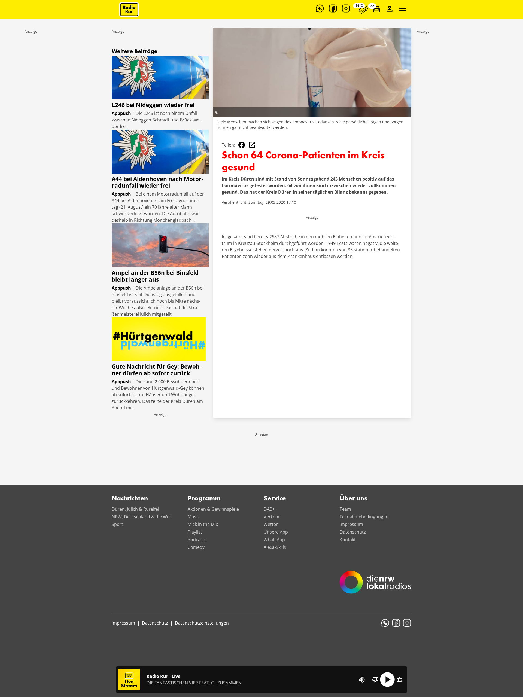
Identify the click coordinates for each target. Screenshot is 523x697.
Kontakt (348, 540)
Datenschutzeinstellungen (202, 623)
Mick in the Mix (203, 524)
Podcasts (197, 540)
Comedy (196, 547)
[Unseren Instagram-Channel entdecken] (346, 8)
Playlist (195, 532)
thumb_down (375, 679)
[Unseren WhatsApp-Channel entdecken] (319, 8)
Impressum (351, 524)
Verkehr (272, 517)
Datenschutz (353, 532)
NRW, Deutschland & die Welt (142, 517)
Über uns (353, 498)
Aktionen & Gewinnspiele (213, 509)
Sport (117, 524)
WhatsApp (274, 540)
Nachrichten (130, 498)
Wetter (271, 524)
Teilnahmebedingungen (364, 517)
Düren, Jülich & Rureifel (135, 509)
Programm (204, 498)
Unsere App (276, 532)
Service (275, 498)
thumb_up (399, 679)
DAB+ (269, 509)
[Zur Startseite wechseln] (129, 9)
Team (345, 509)
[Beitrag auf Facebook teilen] (241, 145)
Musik (194, 517)
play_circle (387, 679)
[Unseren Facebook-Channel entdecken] (333, 8)
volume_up (362, 680)
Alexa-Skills (275, 547)
